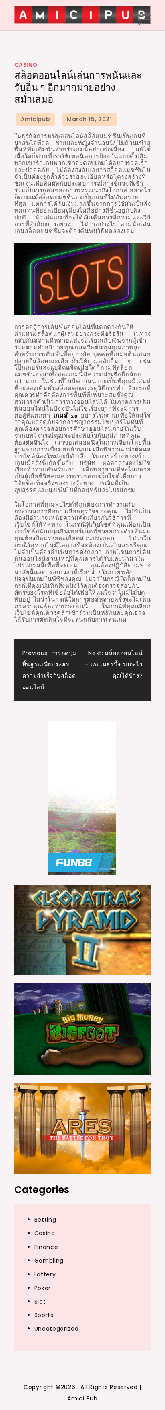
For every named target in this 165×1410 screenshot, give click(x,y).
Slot (40, 1302)
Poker (42, 1288)
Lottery (45, 1274)
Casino (26, 65)
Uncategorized (56, 1329)
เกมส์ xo (66, 415)
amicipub (35, 119)
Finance (46, 1247)
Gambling (49, 1261)
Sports (44, 1315)
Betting (45, 1220)
